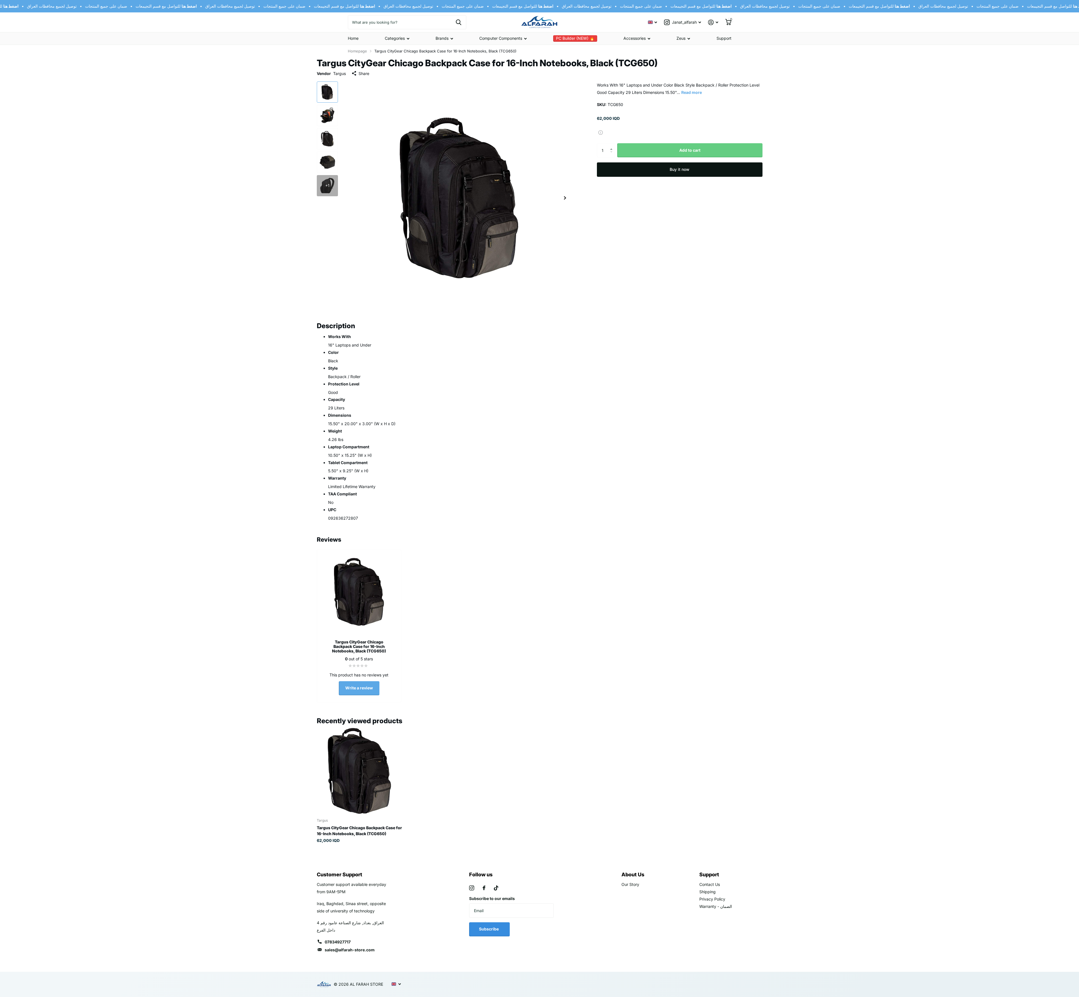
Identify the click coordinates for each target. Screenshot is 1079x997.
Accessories (634, 38)
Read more (691, 92)
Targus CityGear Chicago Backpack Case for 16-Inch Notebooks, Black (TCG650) (359, 830)
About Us (632, 874)
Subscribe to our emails (492, 898)
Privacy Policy (712, 899)
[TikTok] (496, 887)
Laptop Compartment (348, 446)
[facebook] (484, 888)
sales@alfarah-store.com (350, 949)
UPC (332, 509)
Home (353, 38)
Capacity (336, 399)
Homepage (357, 51)
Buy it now (679, 169)
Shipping (707, 891)
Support (724, 38)
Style (333, 368)
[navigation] (327, 92)
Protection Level (343, 383)
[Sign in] (713, 22)
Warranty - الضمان (715, 906)
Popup (600, 132)
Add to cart (689, 150)
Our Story (630, 884)
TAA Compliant (342, 493)
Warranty (337, 478)
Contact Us (709, 884)
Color (333, 352)
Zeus (680, 38)
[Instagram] (471, 887)
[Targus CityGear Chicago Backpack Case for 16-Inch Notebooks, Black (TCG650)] (359, 770)
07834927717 (338, 941)
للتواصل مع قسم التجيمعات (157, 6)
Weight (335, 431)
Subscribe (489, 929)
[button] (613, 145)
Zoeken (458, 22)
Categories (395, 38)
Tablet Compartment (348, 462)
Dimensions (339, 415)
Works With (339, 336)
